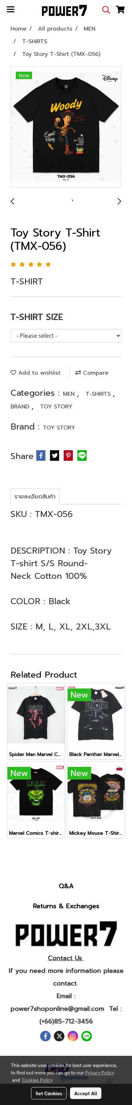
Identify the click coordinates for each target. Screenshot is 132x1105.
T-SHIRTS (99, 394)
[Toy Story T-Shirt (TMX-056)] (66, 127)
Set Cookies (49, 1093)
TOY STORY (56, 406)
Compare (94, 373)
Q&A (66, 886)
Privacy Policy (99, 1072)
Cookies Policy (37, 1080)
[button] (104, 10)
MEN (70, 394)
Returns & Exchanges (66, 906)
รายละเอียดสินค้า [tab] (35, 496)
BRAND (21, 406)
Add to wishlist (38, 373)
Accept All (85, 1093)
